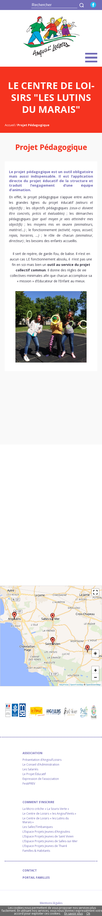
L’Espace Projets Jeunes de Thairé (45, 846)
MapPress (63, 684)
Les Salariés (30, 769)
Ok (88, 913)
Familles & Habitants (36, 851)
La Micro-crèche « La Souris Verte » (46, 809)
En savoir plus (73, 913)
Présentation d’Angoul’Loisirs (42, 760)
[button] (14, 616)
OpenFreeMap (76, 684)
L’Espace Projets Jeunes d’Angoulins (46, 832)
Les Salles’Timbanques (38, 827)
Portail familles (36, 878)
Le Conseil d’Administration (41, 765)
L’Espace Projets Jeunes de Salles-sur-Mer (50, 841)
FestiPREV (29, 784)
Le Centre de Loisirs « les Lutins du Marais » (46, 820)
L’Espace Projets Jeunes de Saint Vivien (48, 836)
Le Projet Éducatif (34, 774)
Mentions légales (51, 903)
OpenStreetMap (93, 684)
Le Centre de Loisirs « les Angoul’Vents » (49, 814)
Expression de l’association (41, 779)
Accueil (10, 125)
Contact (30, 870)
